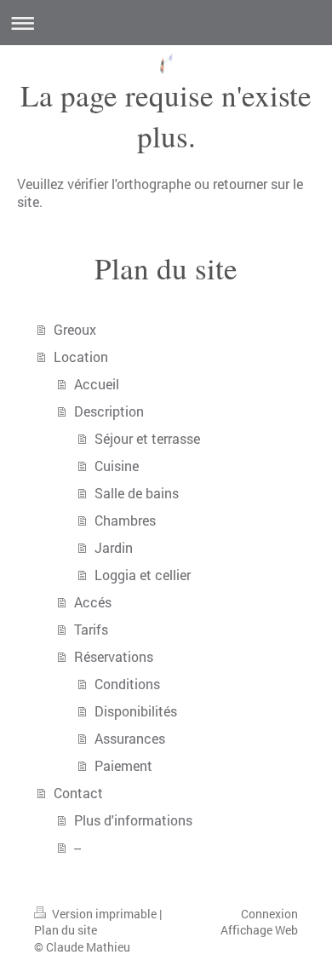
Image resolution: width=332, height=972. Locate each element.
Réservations (113, 656)
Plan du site (65, 930)
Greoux (75, 329)
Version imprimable (104, 914)
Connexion (269, 914)
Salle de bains (136, 493)
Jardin (113, 547)
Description (109, 411)
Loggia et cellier (142, 575)
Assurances (129, 738)
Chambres (125, 520)
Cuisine (116, 465)
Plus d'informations (133, 820)
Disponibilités (135, 711)
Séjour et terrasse (147, 438)
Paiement (123, 765)
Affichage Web (259, 930)
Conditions (127, 684)
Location (81, 356)
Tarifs (91, 629)
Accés (93, 602)
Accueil (96, 384)
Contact (78, 793)
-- (77, 847)
